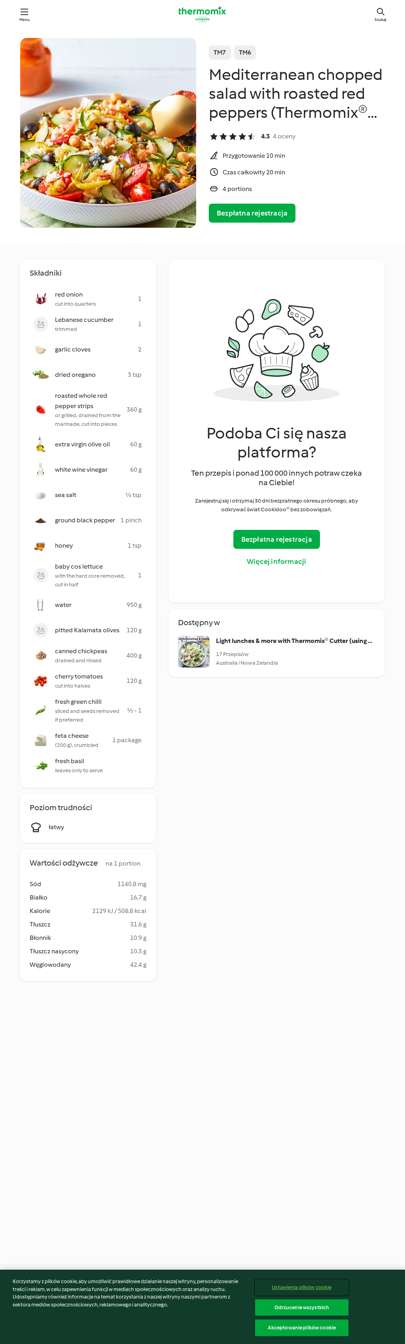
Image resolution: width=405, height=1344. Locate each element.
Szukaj (380, 19)
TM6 (245, 52)
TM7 (220, 52)
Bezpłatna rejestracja (252, 213)
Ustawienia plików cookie (301, 1287)
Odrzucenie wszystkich (301, 1307)
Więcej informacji (276, 561)
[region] (202, 1307)
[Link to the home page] (202, 14)
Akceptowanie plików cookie (302, 1328)
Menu (24, 19)
